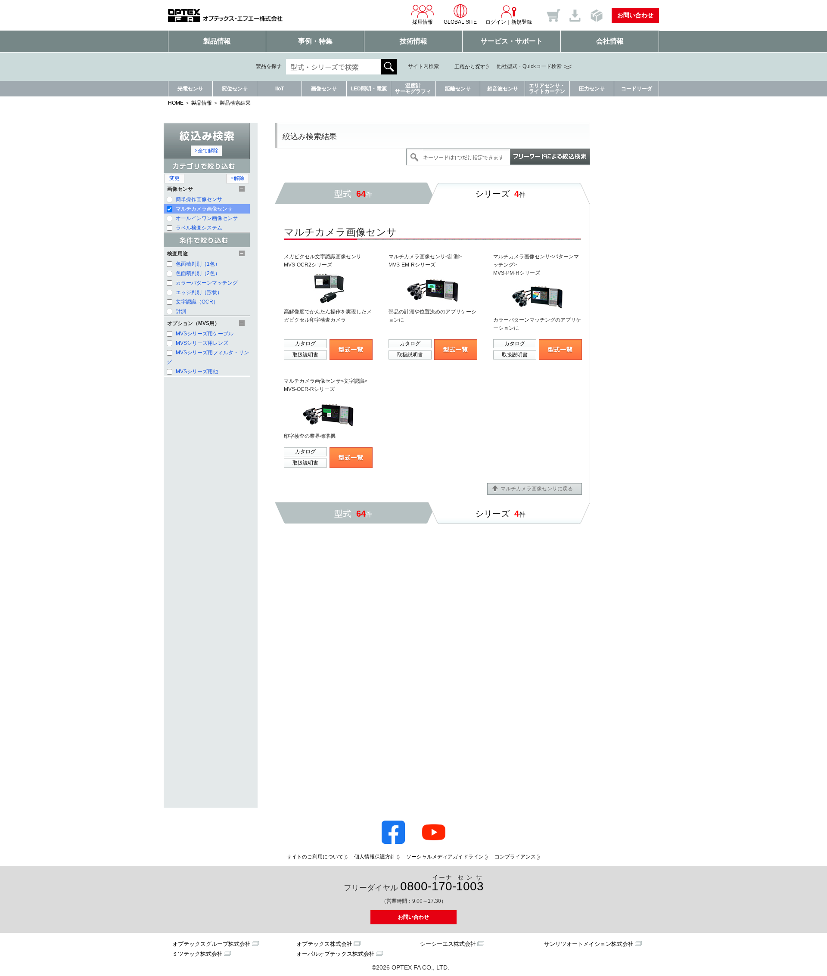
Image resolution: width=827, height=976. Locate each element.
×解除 (237, 178)
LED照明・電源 (369, 89)
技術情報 (413, 41)
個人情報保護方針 (374, 857)
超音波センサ (502, 89)
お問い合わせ (635, 15)
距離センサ (458, 89)
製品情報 (217, 41)
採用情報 (422, 22)
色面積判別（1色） (197, 264)
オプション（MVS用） (193, 323)
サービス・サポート (512, 41)
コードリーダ (636, 89)
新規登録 (521, 22)
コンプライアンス (515, 857)
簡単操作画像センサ (198, 199)
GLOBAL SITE (460, 22)
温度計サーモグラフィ (413, 88)
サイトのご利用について (314, 857)
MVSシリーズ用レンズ (201, 343)
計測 (180, 311)
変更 (174, 178)
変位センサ (235, 89)
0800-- (442, 883)
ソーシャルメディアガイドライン (445, 857)
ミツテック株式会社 (197, 954)
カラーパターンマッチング (206, 283)
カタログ (305, 344)
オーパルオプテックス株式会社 (335, 954)
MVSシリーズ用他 (196, 372)
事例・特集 (315, 41)
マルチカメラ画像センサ (203, 209)
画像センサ (324, 89)
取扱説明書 (305, 355)
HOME (175, 103)
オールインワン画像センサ (206, 218)
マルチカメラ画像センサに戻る (537, 489)
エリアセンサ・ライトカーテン (547, 88)
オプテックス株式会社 (324, 944)
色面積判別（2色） (197, 273)
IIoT (279, 89)
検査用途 (177, 254)
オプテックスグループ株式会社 (211, 944)
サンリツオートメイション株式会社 (589, 944)
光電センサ (190, 89)
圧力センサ (592, 89)
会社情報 (610, 41)
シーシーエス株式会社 (448, 944)
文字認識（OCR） (196, 302)
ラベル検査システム (198, 228)
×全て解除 (206, 151)
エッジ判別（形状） (198, 292)
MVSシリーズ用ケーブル (203, 334)
